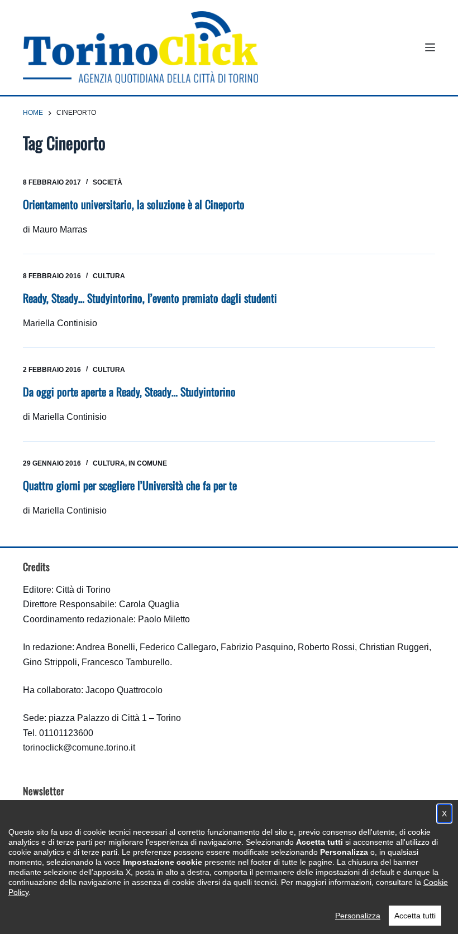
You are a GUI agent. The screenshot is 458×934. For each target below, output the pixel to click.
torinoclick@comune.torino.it (79, 747)
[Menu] (430, 47)
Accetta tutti (415, 915)
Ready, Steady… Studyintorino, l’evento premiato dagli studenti (150, 297)
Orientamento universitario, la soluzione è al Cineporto (134, 204)
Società (107, 182)
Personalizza (357, 915)
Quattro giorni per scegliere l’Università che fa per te (130, 485)
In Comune (147, 463)
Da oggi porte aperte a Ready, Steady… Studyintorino (129, 391)
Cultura (109, 276)
